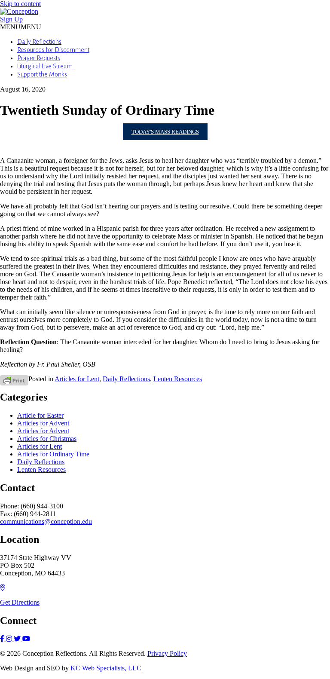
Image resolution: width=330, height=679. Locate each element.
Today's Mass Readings (165, 131)
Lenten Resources (177, 378)
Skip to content (20, 3)
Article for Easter (40, 415)
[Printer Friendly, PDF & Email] (14, 379)
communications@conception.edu (46, 521)
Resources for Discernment (53, 49)
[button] (20, 27)
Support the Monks (42, 74)
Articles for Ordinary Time (53, 454)
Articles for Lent (77, 378)
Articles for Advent (43, 423)
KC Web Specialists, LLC (105, 668)
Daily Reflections (39, 41)
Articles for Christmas (46, 438)
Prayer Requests (38, 58)
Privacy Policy (167, 653)
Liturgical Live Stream (45, 66)
